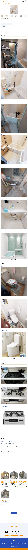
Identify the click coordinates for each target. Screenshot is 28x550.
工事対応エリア (19, 543)
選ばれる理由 (3, 543)
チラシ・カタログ (15, 543)
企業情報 (14, 546)
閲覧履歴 (23, 1)
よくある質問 (24, 543)
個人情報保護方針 (11, 546)
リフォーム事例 (10, 543)
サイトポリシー (17, 546)
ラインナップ (6, 543)
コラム (22, 543)
